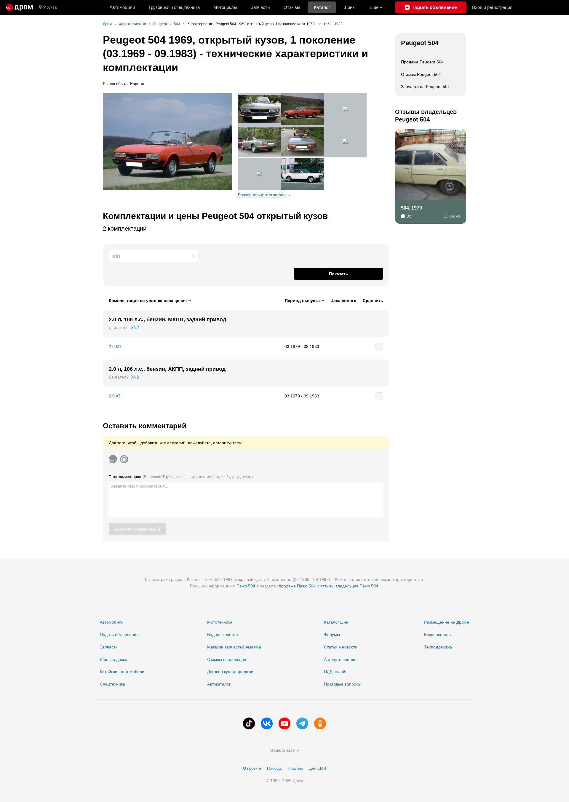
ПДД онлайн (336, 671)
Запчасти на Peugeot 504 (425, 86)
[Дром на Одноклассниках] (320, 723)
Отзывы (292, 7)
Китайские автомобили (122, 671)
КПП (116, 256)
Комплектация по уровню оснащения (148, 300)
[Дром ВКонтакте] (267, 723)
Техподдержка (438, 647)
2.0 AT (115, 396)
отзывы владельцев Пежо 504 (349, 586)
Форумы (332, 634)
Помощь (274, 768)
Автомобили (122, 7)
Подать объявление (119, 634)
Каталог (322, 7)
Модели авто (282, 750)
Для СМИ (317, 768)
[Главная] (19, 7)
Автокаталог (219, 684)
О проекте (252, 768)
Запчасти (260, 7)
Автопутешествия (341, 659)
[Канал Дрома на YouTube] (284, 723)
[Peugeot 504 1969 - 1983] (167, 141)
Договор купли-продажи (230, 671)
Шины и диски (113, 659)
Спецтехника (112, 684)
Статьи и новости (340, 647)
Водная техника (222, 634)
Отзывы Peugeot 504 (421, 74)
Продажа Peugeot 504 (422, 62)
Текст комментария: (181, 477)
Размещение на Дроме (446, 622)
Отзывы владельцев (226, 659)
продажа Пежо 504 (297, 586)
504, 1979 (411, 207)
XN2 (135, 327)
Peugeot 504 (420, 43)
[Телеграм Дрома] (302, 723)
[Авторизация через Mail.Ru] (124, 459)
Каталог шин (336, 622)
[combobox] (153, 256)
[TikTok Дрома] (249, 723)
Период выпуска (302, 300)
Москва (50, 7)
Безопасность (437, 634)
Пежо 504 (245, 586)
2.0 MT (115, 346)
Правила (295, 768)
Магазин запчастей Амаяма (234, 647)
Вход (492, 7)
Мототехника (219, 622)
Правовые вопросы (342, 684)
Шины (349, 7)
